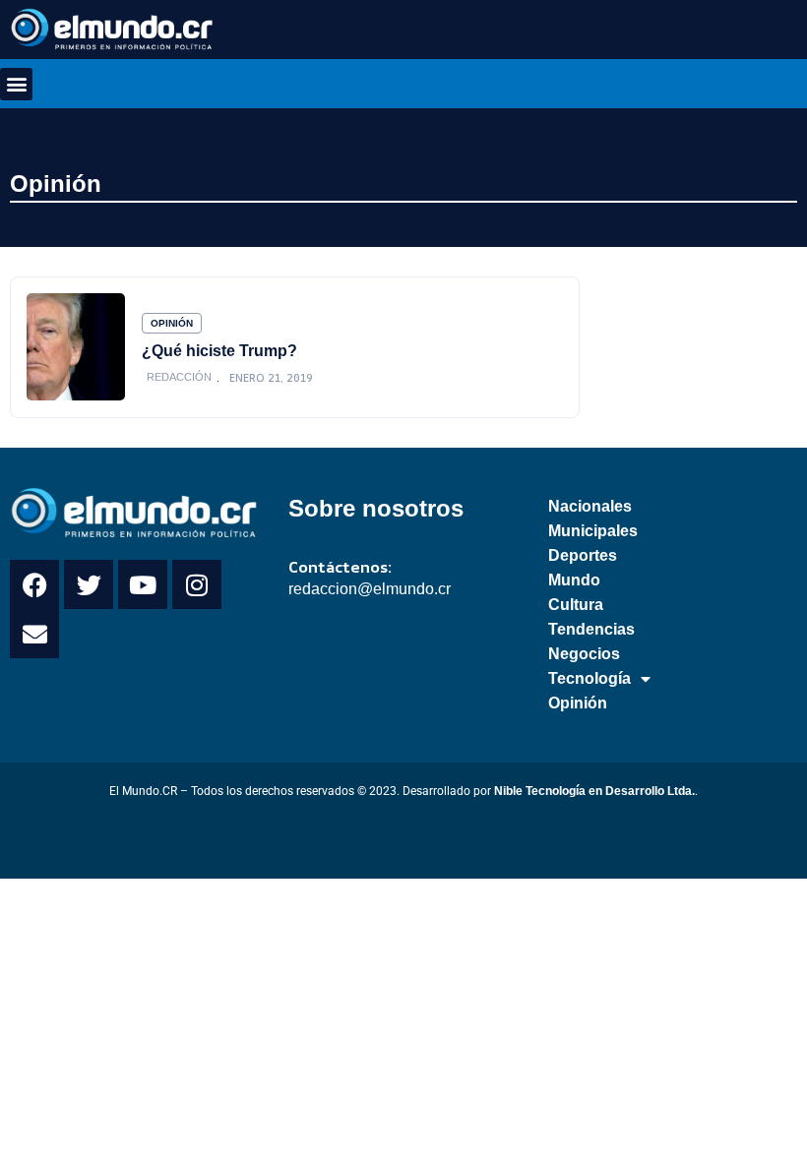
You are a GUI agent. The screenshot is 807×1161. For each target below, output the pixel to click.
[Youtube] (142, 584)
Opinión (55, 183)
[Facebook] (34, 584)
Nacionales (590, 506)
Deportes (582, 555)
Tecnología (589, 678)
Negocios (584, 653)
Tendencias (591, 629)
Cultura (575, 604)
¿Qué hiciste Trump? (219, 350)
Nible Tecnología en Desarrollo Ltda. (594, 791)
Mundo (574, 580)
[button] (16, 84)
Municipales (593, 530)
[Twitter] (88, 584)
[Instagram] (196, 584)
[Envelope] (34, 633)
